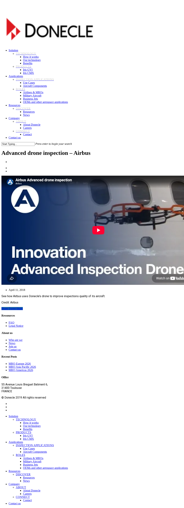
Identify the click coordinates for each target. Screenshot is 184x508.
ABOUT (21, 487)
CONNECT (23, 496)
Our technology (32, 425)
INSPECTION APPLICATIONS (35, 445)
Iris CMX (28, 438)
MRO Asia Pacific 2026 (22, 366)
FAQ (11, 322)
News (12, 343)
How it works (31, 422)
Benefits (27, 429)
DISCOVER (23, 474)
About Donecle (31, 490)
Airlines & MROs (33, 458)
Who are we (15, 339)
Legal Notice (16, 325)
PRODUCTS (23, 432)
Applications (16, 442)
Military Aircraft (32, 461)
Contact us (15, 349)
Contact (27, 500)
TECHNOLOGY (26, 419)
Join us (13, 346)
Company (14, 484)
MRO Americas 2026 (21, 370)
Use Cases (29, 448)
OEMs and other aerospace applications (45, 467)
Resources (14, 471)
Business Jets (30, 464)
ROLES (20, 455)
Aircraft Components (35, 451)
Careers (27, 493)
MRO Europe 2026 (20, 363)
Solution (13, 416)
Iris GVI (28, 435)
